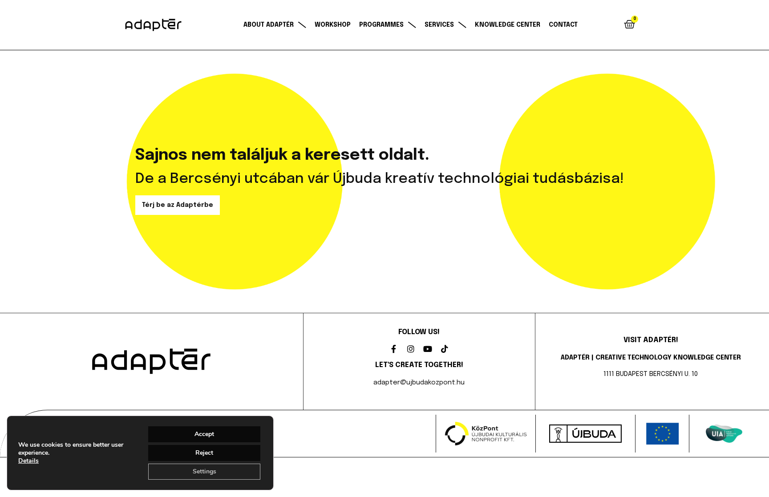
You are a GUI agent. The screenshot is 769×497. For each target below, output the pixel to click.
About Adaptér (268, 25)
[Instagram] (411, 349)
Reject (204, 453)
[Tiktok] (445, 349)
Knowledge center (507, 25)
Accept (204, 434)
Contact (563, 25)
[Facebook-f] (394, 349)
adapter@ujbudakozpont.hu (419, 382)
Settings (204, 471)
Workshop (333, 25)
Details (28, 461)
